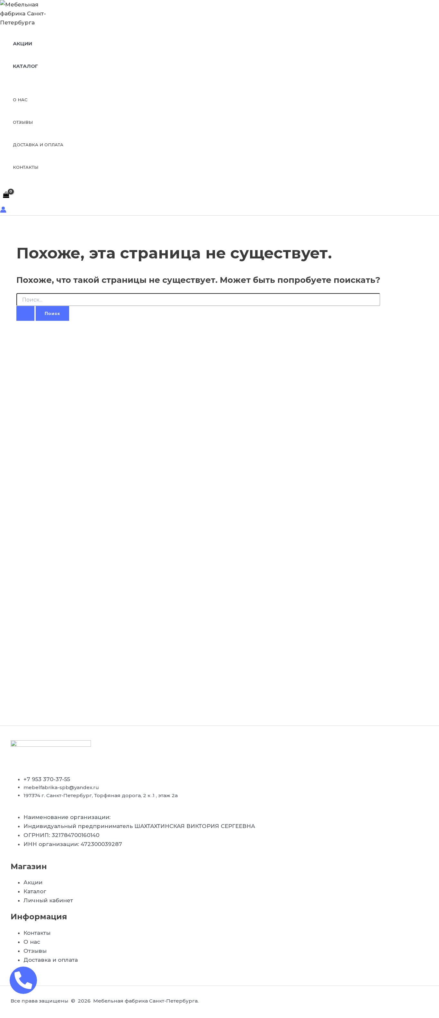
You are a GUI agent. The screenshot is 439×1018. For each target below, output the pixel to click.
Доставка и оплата (38, 144)
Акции (22, 44)
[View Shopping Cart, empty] (6, 195)
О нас (20, 99)
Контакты (25, 167)
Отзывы (23, 122)
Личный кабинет (48, 900)
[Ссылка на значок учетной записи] (3, 210)
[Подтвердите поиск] (25, 313)
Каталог (25, 66)
